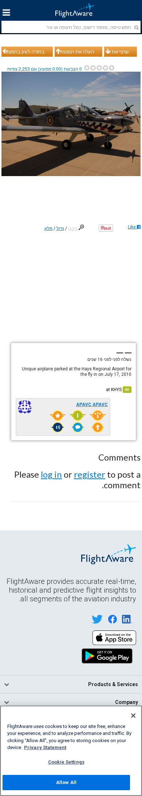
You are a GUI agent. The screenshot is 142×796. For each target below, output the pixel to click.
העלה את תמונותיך (75, 52)
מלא (48, 228)
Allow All (66, 782)
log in (51, 474)
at (117, 389)
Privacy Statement (45, 747)
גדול (60, 228)
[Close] (133, 716)
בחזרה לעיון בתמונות (24, 52)
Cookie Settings (66, 762)
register (89, 474)
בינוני (73, 228)
